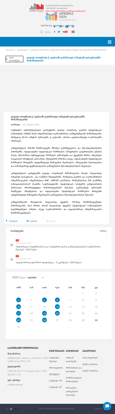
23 (96, 313)
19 (44, 313)
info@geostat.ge (15, 384)
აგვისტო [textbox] (32, 277)
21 (70, 313)
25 (31, 320)
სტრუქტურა (54, 374)
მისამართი (14, 353)
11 (31, 306)
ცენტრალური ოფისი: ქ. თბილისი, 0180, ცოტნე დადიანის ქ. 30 (27, 359)
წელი (19, 277)
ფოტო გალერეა (90, 364)
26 (44, 320)
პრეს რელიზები (90, 357)
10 (18, 306)
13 (57, 306)
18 (31, 313)
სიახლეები (22, 50)
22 (83, 313)
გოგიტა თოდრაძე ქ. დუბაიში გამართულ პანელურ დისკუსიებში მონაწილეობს (68, 50)
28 (70, 320)
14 (70, 306)
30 (96, 320)
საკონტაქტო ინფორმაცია (22, 348)
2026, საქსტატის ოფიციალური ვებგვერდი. (57, 408)
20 (57, 313)
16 (96, 306)
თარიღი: (25, 124)
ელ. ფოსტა (13, 380)
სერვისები (72, 351)
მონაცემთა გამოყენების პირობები (72, 391)
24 (18, 320)
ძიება (48, 32)
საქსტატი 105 (55, 387)
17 (18, 313)
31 (18, 326)
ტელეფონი (14, 366)
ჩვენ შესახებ (46, 25)
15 (83, 306)
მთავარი (10, 50)
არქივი (103, 230)
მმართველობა (56, 367)
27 (57, 320)
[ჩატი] (107, 406)
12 (44, 306)
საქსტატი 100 (55, 380)
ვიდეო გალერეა (90, 370)
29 (83, 320)
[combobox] (35, 277)
